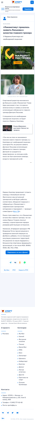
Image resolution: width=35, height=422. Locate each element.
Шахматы (22, 358)
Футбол (6, 270)
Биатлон (22, 364)
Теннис (21, 344)
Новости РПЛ (23, 270)
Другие (21, 375)
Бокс (20, 353)
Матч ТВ (16, 211)
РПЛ (14, 270)
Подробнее (28, 9)
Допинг (21, 367)
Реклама (6, 334)
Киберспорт (23, 361)
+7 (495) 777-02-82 (15, 402)
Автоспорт (23, 355)
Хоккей (21, 336)
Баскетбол (22, 347)
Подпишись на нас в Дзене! (17, 252)
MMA (20, 350)
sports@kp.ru (12, 405)
